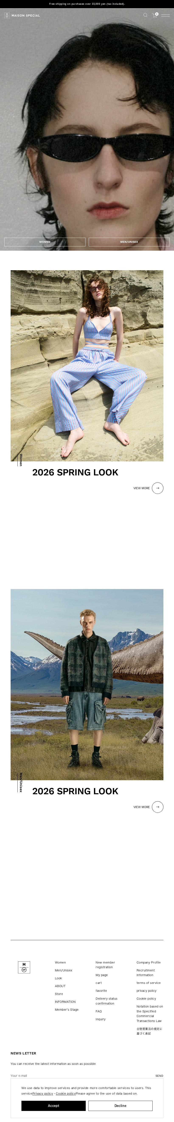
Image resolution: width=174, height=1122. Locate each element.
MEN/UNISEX (129, 242)
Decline (120, 1105)
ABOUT (60, 986)
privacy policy (147, 990)
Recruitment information (146, 973)
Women (60, 962)
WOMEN (45, 242)
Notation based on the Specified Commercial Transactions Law (150, 1013)
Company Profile (149, 962)
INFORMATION (65, 1001)
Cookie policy (146, 998)
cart (99, 983)
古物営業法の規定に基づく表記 (150, 1031)
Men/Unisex (63, 970)
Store (59, 994)
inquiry (101, 1019)
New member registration (105, 965)
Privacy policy (42, 1093)
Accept (53, 1105)
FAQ (99, 1011)
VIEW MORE (141, 488)
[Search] (145, 15)
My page (102, 975)
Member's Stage (67, 1009)
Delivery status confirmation (107, 1001)
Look (58, 978)
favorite (101, 990)
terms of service (149, 983)
